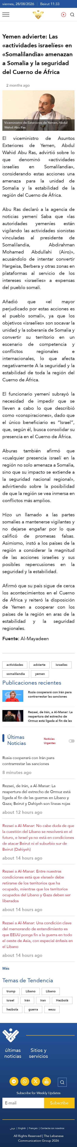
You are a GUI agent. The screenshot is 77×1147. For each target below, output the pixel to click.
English (22, 1128)
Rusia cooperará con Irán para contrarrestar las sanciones (28, 760)
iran (43, 1000)
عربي (12, 1128)
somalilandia (16, 674)
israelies (61, 665)
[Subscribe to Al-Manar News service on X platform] (36, 1082)
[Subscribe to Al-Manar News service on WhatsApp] (25, 1082)
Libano (51, 991)
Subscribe (59, 1103)
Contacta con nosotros (52, 1128)
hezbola (12, 1009)
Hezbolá (62, 1000)
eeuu (51, 1009)
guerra (33, 1009)
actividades (15, 665)
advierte (39, 665)
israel (10, 1000)
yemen (40, 674)
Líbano (31, 991)
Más (5, 968)
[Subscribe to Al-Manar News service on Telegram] (14, 1082)
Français (33, 1128)
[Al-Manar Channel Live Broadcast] (46, 1082)
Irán (27, 1000)
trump (11, 991)
